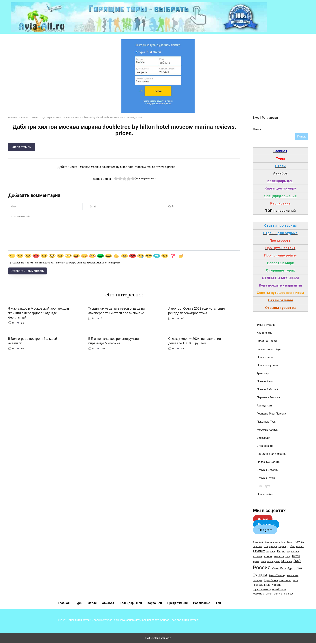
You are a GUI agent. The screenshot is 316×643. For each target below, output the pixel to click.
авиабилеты (285, 580)
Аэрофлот (280, 542)
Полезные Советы (268, 462)
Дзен (263, 519)
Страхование (265, 445)
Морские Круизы (267, 429)
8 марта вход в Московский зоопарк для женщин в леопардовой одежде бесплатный (38, 313)
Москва (286, 561)
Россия (262, 567)
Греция (273, 546)
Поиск (257, 129)
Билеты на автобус (269, 349)
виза (295, 580)
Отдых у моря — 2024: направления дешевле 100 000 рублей (194, 341)
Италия (268, 556)
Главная (63, 603)
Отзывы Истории (267, 470)
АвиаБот (108, 603)
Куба (263, 561)
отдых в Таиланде (283, 593)
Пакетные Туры (266, 421)
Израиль (270, 551)
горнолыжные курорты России (269, 589)
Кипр (287, 556)
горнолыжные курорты (267, 584)
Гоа (266, 546)
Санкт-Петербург (282, 568)
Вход (256, 117)
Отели (92, 603)
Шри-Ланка (271, 580)
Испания (257, 556)
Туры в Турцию (266, 324)
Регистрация (270, 117)
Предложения (177, 603)
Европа (300, 546)
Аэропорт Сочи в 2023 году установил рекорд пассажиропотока (196, 311)
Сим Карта (263, 486)
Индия (281, 551)
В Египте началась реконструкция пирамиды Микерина (113, 341)
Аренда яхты (265, 405)
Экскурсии (263, 437)
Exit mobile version (158, 638)
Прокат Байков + (267, 389)
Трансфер (263, 373)
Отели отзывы (22, 147)
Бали (289, 542)
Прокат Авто (265, 381)
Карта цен (154, 603)
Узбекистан (292, 575)
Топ (218, 603)
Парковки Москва (268, 397)
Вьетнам (299, 542)
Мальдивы (273, 561)
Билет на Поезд (267, 341)
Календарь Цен (131, 603)
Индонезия (293, 551)
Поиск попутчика (268, 365)
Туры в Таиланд (277, 575)
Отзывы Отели (266, 478)
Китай (296, 556)
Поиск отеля (265, 357)
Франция (257, 580)
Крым (256, 561)
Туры (78, 603)
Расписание (201, 603)
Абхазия (258, 541)
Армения (269, 542)
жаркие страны (262, 593)
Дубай (291, 546)
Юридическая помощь (271, 454)
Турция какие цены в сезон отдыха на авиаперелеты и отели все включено (116, 311)
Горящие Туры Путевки (271, 413)
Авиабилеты (264, 332)
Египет (259, 551)
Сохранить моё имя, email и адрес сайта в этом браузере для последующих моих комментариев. (66, 262)
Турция (260, 574)
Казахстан (279, 556)
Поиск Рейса (265, 494)
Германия (257, 546)
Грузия (282, 546)
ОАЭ (297, 561)
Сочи (298, 568)
